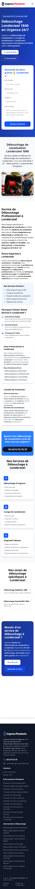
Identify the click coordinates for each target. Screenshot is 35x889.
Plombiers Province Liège (12, 795)
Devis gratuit (11, 58)
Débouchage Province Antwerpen (15, 828)
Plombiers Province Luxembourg (14, 801)
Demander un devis (14, 669)
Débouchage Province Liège (13, 844)
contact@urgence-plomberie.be (17, 763)
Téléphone (7, 98)
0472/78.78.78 (11, 52)
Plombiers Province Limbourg (13, 798)
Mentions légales (6, 884)
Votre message (9, 106)
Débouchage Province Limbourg (14, 847)
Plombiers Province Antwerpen (14, 783)
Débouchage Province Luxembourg (15, 850)
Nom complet (8, 80)
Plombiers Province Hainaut (13, 789)
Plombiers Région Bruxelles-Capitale (16, 786)
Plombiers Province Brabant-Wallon (15, 792)
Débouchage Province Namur (13, 853)
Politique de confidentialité (19, 884)
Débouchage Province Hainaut (14, 836)
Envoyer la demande (17, 124)
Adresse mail (8, 89)
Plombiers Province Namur (12, 804)
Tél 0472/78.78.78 (17, 449)
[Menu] (32, 4)
